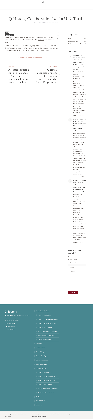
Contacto (39, 405)
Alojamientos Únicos (42, 311)
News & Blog (40, 352)
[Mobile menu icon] (86, 4)
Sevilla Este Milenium (44, 339)
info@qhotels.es (10, 326)
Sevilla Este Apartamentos (46, 335)
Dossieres (39, 343)
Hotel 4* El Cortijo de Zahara (47, 323)
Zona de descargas (41, 364)
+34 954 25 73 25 (10, 323)
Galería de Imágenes (42, 356)
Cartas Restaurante (42, 360)
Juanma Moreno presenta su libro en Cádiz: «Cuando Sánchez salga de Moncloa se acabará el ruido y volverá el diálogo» (79, 62)
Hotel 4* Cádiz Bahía (44, 315)
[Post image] (70, 56)
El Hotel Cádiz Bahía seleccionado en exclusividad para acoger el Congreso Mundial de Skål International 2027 (79, 186)
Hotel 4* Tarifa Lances (45, 327)
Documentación (41, 368)
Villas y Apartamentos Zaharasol (47, 331)
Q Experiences (40, 348)
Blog (7, 32)
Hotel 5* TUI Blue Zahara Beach (47, 319)
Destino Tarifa (9, 35)
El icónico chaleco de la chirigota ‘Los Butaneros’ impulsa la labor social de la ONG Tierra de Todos (79, 124)
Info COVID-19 (40, 401)
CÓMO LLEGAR (10, 329)
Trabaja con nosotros (42, 397)
